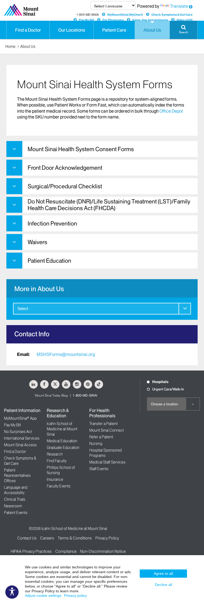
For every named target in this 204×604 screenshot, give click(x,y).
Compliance (65, 551)
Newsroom (13, 506)
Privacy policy (75, 595)
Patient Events (15, 512)
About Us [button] (152, 30)
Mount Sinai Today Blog (51, 395)
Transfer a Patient (103, 423)
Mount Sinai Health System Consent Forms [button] (81, 149)
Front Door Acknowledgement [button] (65, 167)
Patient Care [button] (114, 30)
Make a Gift (185, 20)
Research (55, 454)
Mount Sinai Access (20, 445)
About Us (27, 46)
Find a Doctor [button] (28, 30)
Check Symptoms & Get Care (172, 14)
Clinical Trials (14, 499)
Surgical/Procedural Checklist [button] (65, 186)
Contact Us (27, 538)
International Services (21, 438)
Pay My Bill (86, 20)
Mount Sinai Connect (106, 430)
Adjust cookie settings (43, 595)
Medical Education (62, 441)
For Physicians (113, 20)
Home (10, 46)
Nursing (95, 443)
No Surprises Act (18, 431)
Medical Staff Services (107, 462)
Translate (179, 6)
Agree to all (163, 573)
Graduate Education (63, 447)
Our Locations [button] (71, 30)
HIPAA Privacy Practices (31, 551)
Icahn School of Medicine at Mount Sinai (62, 429)
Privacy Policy (107, 538)
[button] (183, 30)
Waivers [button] (37, 242)
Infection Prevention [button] (52, 223)
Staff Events (98, 468)
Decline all (163, 584)
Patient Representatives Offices (17, 475)
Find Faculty (56, 460)
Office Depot (171, 111)
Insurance (55, 479)
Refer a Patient (101, 437)
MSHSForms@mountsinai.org (66, 354)
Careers (47, 538)
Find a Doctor (15, 451)
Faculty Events (58, 486)
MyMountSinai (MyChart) (125, 14)
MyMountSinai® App (20, 418)
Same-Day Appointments (150, 20)
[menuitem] (102, 308)
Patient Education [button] (49, 260)
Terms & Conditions (75, 538)
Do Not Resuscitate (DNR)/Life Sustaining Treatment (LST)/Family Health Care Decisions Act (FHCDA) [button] (109, 205)
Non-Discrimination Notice (103, 551)
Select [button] (23, 308)
